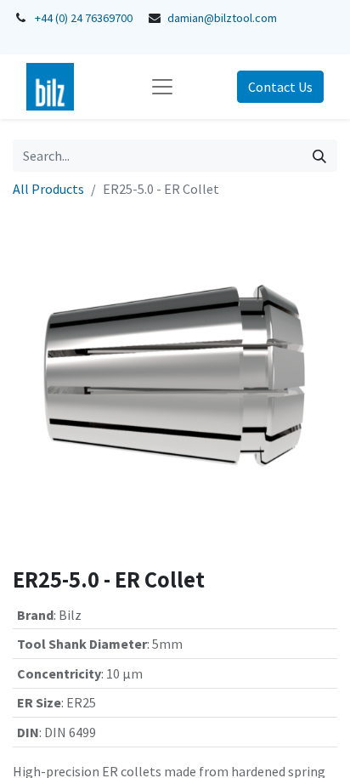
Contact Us (280, 86)
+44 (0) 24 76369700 (84, 18)
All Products (48, 188)
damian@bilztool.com (222, 18)
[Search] (319, 155)
